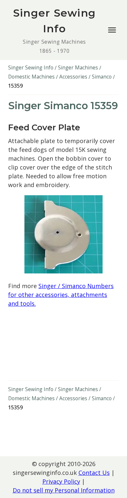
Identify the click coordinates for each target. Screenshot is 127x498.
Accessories (73, 76)
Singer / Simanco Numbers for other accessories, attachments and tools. (61, 294)
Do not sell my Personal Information (64, 490)
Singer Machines (78, 67)
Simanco (102, 76)
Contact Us (94, 472)
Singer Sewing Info (30, 67)
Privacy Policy (61, 481)
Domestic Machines (31, 76)
